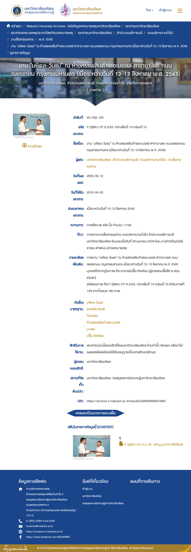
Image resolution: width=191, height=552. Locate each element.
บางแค (91, 329)
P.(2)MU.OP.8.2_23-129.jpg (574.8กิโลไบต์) (153, 444)
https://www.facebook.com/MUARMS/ (48, 537)
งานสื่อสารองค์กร (22, 39)
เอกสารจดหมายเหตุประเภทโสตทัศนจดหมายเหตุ (42, 33)
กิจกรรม (92, 316)
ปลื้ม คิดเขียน (95, 336)
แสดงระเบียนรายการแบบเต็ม (96, 413)
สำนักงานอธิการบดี (129, 33)
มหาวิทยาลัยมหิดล (91, 496)
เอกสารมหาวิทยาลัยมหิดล (142, 26)
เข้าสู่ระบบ (87, 488)
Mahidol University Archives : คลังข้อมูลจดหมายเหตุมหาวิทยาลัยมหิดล (73, 26)
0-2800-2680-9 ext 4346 (40, 521)
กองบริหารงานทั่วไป (160, 33)
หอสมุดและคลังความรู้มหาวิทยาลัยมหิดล (103, 503)
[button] (149, 10)
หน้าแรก (16, 26)
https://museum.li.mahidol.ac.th (44, 531)
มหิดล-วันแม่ (95, 302)
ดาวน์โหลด (34, 146)
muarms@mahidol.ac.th (39, 526)
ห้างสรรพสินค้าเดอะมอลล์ (103, 322)
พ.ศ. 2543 (46, 39)
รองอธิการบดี (96, 309)
